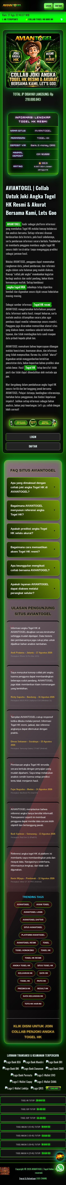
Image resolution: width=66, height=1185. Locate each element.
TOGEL (46, 943)
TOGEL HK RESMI (33, 958)
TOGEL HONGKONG (24, 950)
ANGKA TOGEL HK (21, 965)
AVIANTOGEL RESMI (26, 943)
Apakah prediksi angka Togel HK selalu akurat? (29, 531)
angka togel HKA (16, 287)
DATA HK (44, 973)
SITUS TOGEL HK (45, 965)
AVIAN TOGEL (42, 904)
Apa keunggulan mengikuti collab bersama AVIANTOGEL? (30, 568)
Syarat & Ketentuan (27, 1178)
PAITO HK (41, 981)
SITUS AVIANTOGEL (33, 927)
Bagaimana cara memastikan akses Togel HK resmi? (29, 549)
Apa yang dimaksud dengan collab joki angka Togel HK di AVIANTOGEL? (29, 487)
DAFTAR (58, 5)
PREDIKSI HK (24, 988)
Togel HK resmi (42, 305)
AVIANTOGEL (13, 224)
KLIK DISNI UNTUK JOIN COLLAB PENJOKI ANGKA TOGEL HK (33, 1031)
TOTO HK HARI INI (33, 1004)
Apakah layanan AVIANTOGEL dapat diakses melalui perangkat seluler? (30, 589)
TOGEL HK (46, 950)
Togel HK (30, 368)
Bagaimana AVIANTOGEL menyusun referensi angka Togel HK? (27, 510)
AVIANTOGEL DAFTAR (33, 920)
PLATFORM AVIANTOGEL (33, 935)
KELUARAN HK (25, 973)
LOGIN (48, 5)
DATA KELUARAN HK (33, 996)
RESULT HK (42, 988)
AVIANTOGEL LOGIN (33, 912)
